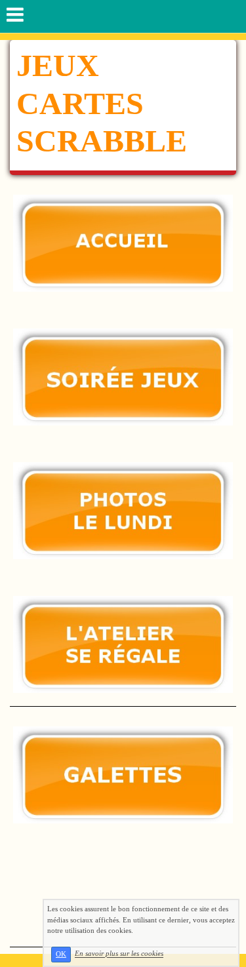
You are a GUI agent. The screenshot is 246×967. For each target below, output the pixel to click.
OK (61, 954)
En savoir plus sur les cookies (119, 954)
